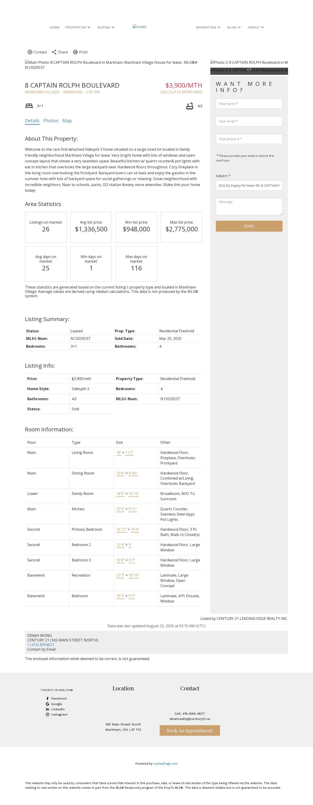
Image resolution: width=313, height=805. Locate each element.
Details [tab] (32, 120)
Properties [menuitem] (75, 27)
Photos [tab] (51, 120)
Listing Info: (40, 365)
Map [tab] (67, 120)
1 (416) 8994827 (40, 644)
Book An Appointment (190, 730)
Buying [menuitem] (104, 27)
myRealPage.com (166, 763)
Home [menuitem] (54, 27)
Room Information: (49, 429)
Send (249, 226)
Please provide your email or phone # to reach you (245, 158)
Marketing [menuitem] (206, 27)
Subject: (222, 176)
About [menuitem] (254, 27)
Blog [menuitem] (231, 27)
